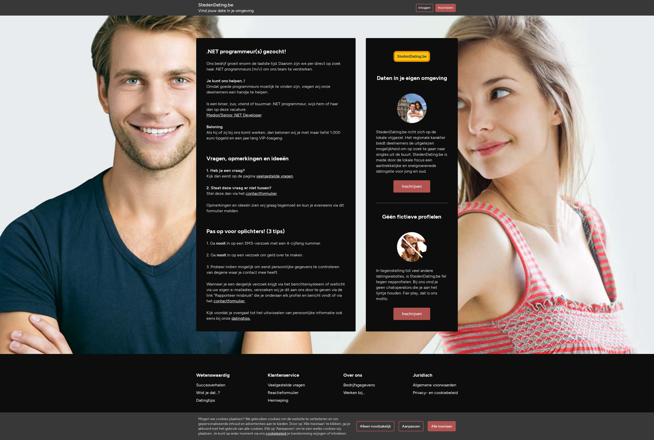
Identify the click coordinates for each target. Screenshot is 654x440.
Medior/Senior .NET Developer (234, 115)
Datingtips (205, 400)
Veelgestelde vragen (286, 385)
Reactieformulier (283, 392)
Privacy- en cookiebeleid (435, 392)
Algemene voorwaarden (434, 385)
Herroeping (278, 400)
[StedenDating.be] (412, 56)
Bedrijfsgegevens (359, 385)
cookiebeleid (276, 433)
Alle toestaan (441, 426)
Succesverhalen (210, 385)
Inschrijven (445, 7)
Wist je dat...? (208, 392)
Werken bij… (354, 392)
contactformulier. (229, 301)
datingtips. (240, 318)
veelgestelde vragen (274, 176)
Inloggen (424, 7)
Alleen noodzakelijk (375, 426)
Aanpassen (411, 426)
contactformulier (261, 193)
